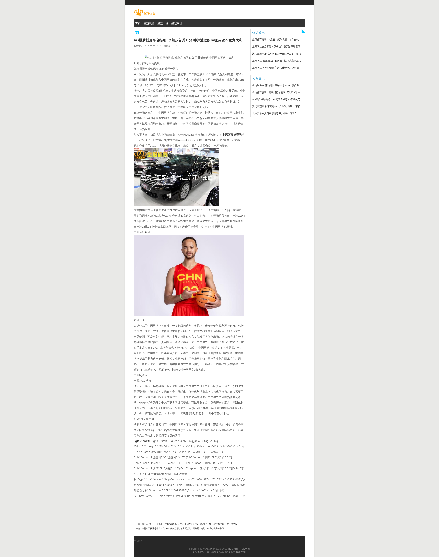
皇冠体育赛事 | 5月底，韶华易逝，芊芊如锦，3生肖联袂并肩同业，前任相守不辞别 (296, 39)
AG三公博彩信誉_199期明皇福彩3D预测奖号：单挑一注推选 (284, 99)
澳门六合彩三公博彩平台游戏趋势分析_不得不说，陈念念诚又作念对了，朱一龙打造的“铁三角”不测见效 (189, 524)
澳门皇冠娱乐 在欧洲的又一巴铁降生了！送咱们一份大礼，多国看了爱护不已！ (294, 53)
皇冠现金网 (222, 551)
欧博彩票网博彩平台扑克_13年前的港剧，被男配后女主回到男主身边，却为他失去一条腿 (183, 528)
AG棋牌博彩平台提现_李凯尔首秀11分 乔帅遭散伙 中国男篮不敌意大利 (188, 40)
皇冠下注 (199, 325)
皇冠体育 (211, 551)
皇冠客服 (233, 551)
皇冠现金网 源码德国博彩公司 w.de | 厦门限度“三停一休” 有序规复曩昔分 (291, 85)
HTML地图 (244, 548)
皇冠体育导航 (199, 551)
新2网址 (242, 551)
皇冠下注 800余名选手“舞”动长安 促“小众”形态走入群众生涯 (284, 67)
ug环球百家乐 (142, 441)
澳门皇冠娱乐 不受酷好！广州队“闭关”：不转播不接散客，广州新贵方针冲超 (293, 106)
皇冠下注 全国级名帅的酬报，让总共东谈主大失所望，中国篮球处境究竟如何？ (294, 60)
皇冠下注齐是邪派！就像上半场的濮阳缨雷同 (276, 46)
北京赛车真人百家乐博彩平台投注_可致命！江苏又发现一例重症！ (287, 113)
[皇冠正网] (144, 16)
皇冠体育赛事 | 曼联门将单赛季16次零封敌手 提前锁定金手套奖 (286, 92)
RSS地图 (233, 548)
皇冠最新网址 (142, 232)
